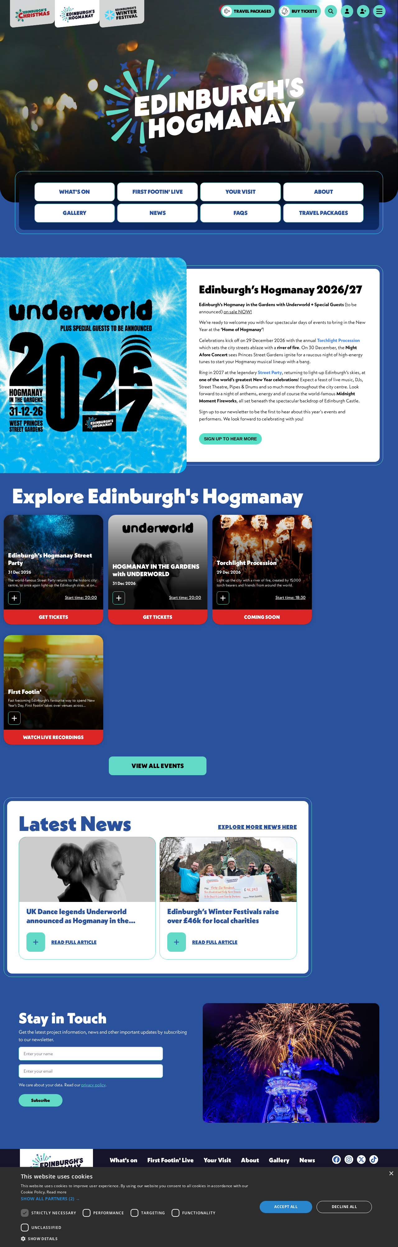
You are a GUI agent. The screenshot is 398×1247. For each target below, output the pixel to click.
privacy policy (93, 1085)
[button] (135, 1198)
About (323, 191)
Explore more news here (257, 827)
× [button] (391, 1173)
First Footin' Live (157, 191)
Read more (57, 1192)
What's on (74, 191)
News (158, 212)
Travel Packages (323, 212)
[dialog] (199, 1207)
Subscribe (40, 1100)
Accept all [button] (286, 1206)
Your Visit (240, 191)
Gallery (74, 212)
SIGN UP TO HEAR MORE (230, 438)
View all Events (158, 766)
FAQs (241, 212)
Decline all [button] (344, 1206)
